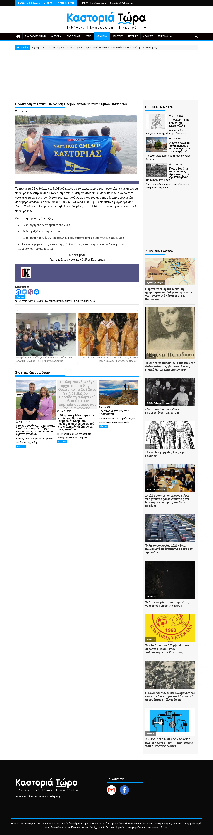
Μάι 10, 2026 (177, 116)
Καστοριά (56, 36)
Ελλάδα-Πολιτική (35, 36)
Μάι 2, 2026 (177, 139)
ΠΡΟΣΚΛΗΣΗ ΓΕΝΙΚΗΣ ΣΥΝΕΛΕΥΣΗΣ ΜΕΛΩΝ (75, 301)
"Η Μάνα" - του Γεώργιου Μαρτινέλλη (127, 3)
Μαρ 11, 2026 (24, 421)
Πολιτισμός (73, 36)
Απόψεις (148, 36)
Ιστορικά (133, 36)
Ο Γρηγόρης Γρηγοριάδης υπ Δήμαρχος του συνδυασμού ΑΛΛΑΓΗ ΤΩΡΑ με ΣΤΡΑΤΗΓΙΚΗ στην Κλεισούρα (44, 359)
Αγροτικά (117, 36)
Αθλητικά (102, 36)
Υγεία (88, 36)
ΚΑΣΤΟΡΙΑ (22, 301)
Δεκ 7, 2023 (106, 407)
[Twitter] (24, 292)
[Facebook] (18, 292)
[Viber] (30, 292)
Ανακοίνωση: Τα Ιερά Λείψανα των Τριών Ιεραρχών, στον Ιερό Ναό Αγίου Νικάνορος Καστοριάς (110, 359)
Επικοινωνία (165, 36)
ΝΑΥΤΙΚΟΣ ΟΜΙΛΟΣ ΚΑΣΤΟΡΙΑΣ (41, 301)
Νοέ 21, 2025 (65, 411)
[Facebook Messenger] (36, 292)
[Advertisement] (106, 74)
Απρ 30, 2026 (177, 164)
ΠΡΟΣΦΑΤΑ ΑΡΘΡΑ (159, 107)
